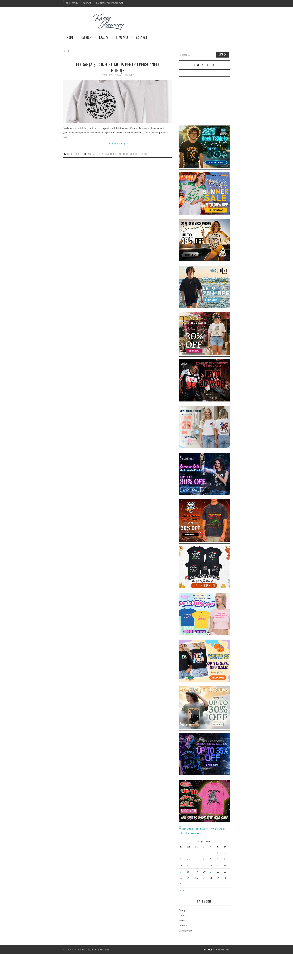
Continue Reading (118, 143)
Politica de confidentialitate (109, 3)
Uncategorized (185, 930)
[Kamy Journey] (96, 22)
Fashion (86, 37)
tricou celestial (125, 154)
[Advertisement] (204, 100)
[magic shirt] (204, 473)
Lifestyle (122, 37)
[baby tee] (204, 613)
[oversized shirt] (204, 333)
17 (181, 871)
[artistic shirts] (204, 753)
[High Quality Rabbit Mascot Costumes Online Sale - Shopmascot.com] (204, 830)
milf (89, 154)
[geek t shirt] (204, 146)
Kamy (119, 75)
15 (218, 865)
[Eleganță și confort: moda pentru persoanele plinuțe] (117, 101)
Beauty (104, 37)
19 (196, 871)
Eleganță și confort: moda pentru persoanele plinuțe (118, 67)
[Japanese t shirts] (204, 193)
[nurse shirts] (204, 426)
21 (211, 871)
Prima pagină (72, 3)
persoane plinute (109, 154)
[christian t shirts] (204, 286)
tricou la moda (140, 154)
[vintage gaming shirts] (204, 379)
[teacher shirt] (204, 660)
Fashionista (210, 949)
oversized (96, 154)
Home (70, 37)
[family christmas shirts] (204, 566)
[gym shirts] (204, 239)
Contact (87, 3)
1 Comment (129, 75)
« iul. (182, 890)
